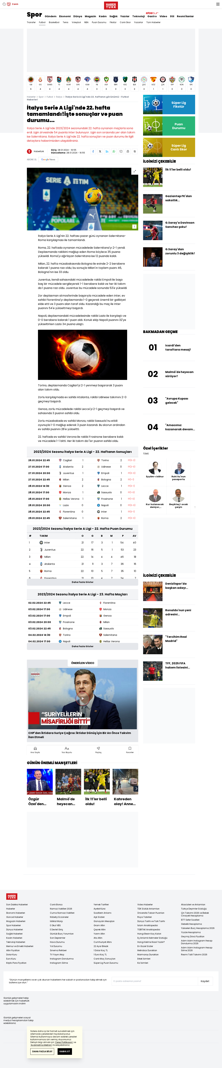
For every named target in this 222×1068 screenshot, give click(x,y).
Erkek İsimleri (143, 958)
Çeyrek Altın (100, 929)
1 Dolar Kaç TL (101, 950)
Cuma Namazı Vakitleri (62, 912)
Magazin (90, 16)
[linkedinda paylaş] (107, 151)
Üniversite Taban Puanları (150, 912)
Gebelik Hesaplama (191, 923)
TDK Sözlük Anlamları (148, 908)
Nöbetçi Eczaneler (59, 917)
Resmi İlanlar (185, 16)
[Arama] (4, 4)
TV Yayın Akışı (57, 954)
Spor (34, 14)
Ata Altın (98, 937)
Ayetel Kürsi (99, 908)
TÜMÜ (146, 453)
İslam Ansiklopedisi (147, 925)
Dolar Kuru (11, 954)
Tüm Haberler (153, 22)
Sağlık (113, 16)
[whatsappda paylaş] (114, 151)
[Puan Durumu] (169, 126)
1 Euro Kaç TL (100, 954)
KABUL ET (64, 1051)
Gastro (152, 16)
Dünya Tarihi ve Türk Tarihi (151, 921)
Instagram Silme (59, 962)
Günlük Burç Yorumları (62, 933)
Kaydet (205, 981)
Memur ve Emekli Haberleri (19, 946)
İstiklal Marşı (56, 921)
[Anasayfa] (11, 896)
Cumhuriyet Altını (103, 942)
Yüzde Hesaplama (191, 932)
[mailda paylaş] (121, 151)
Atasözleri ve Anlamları (193, 904)
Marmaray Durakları (148, 954)
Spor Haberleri (13, 925)
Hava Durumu (57, 942)
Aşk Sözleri (99, 917)
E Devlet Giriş (56, 929)
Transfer (31, 22)
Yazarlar (138, 22)
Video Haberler (145, 904)
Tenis (65, 22)
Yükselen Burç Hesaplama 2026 (198, 928)
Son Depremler (57, 937)
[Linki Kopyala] (135, 151)
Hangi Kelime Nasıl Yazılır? (151, 942)
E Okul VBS (55, 925)
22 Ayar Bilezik (101, 946)
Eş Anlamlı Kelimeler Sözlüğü (152, 937)
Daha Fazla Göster (82, 582)
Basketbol (54, 22)
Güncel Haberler (14, 917)
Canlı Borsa (56, 904)
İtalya (59, 96)
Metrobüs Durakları (147, 950)
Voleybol (76, 22)
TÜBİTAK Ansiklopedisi (148, 929)
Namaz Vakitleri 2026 (61, 908)
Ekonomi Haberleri (15, 912)
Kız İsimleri (142, 962)
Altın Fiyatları (13, 950)
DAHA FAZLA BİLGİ (42, 1051)
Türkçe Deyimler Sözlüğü (194, 908)
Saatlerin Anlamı (102, 912)
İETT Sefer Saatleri (190, 919)
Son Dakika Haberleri (17, 904)
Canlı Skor (125, 22)
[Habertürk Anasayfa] (111, 4)
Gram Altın (99, 925)
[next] (136, 789)
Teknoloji (138, 16)
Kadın (103, 16)
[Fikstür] (169, 104)
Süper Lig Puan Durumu (106, 962)
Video (163, 16)
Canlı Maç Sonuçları (104, 958)
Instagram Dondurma (62, 958)
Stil (172, 16)
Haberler (31, 96)
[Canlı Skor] (169, 147)
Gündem (50, 16)
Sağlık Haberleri (14, 933)
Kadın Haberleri (14, 937)
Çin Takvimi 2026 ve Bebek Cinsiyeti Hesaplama (195, 914)
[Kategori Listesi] (218, 4)
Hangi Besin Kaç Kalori (149, 933)
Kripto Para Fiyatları (16, 962)
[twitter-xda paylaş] (100, 151)
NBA (86, 22)
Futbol (42, 22)
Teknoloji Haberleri (15, 942)
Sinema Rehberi (58, 950)
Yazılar (125, 16)
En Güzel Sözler (145, 946)
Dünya (77, 16)
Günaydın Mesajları (104, 921)
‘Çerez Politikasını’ (64, 1042)
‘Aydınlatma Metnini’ (41, 1045)
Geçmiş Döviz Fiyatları (192, 936)
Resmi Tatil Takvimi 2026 (194, 954)
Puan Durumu (99, 22)
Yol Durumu (56, 946)
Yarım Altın (99, 933)
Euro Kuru (11, 958)
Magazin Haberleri (15, 921)
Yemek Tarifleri (101, 904)
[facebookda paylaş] (93, 151)
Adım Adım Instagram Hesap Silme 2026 (196, 949)
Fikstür (113, 22)
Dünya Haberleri (14, 929)
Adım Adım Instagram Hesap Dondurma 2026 (196, 942)
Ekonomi (65, 16)
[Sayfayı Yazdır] (128, 151)
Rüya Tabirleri (144, 917)
